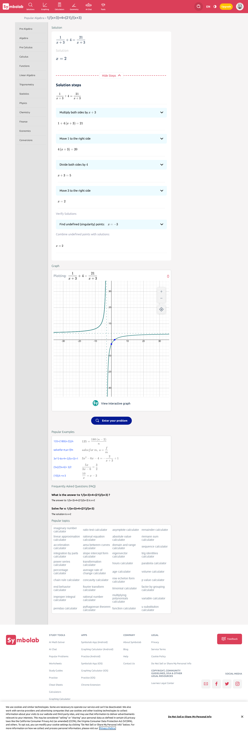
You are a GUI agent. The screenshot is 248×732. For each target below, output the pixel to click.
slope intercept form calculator (95, 555)
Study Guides (56, 670)
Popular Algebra (34, 17)
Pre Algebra (25, 28)
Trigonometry (26, 84)
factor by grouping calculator (153, 588)
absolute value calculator (121, 538)
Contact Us (129, 663)
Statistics (24, 93)
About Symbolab (132, 642)
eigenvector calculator (119, 555)
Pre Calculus (25, 47)
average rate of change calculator (94, 571)
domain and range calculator (124, 546)
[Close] (242, 717)
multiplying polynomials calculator (120, 598)
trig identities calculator (150, 555)
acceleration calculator (61, 546)
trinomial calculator (124, 588)
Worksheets (55, 663)
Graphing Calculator (59, 699)
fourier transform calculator (93, 588)
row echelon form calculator (123, 580)
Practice (53, 677)
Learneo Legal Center (162, 683)
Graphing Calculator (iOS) (94, 670)
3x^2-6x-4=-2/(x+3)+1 (66, 458)
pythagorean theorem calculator (96, 608)
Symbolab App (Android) (94, 642)
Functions (24, 66)
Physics (23, 103)
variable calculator (153, 598)
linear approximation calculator (67, 538)
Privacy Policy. (107, 728)
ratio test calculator (95, 529)
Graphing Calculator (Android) (97, 649)
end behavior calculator (62, 588)
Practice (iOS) (88, 677)
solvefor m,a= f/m (63, 450)
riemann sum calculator (150, 538)
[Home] (22, 639)
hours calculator (122, 563)
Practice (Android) (90, 656)
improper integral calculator (64, 598)
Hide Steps (109, 75)
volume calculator (153, 571)
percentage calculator (61, 571)
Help (125, 656)
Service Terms (158, 649)
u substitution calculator (150, 608)
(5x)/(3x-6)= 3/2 (63, 467)
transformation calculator (92, 563)
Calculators (55, 692)
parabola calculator (154, 563)
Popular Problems (58, 656)
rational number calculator (93, 598)
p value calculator (153, 580)
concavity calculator (95, 580)
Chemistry (24, 112)
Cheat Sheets (56, 684)
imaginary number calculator (65, 530)
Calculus (23, 56)
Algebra (23, 38)
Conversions (25, 140)
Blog (125, 649)
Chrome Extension (90, 684)
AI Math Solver (57, 642)
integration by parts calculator (66, 555)
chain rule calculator (67, 580)
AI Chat (53, 649)
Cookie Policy (158, 656)
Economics (25, 131)
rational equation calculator (94, 538)
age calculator (121, 571)
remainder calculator (155, 529)
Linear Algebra (27, 75)
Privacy (155, 642)
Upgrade (226, 6)
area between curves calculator (96, 546)
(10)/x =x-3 (60, 475)
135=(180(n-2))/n (63, 441)
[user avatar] (240, 6)
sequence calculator (155, 546)
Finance (23, 121)
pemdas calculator (65, 608)
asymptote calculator (125, 529)
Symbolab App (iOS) (92, 663)
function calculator (124, 608)
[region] (124, 717)
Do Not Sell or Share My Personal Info (171, 663)
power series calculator (62, 563)
